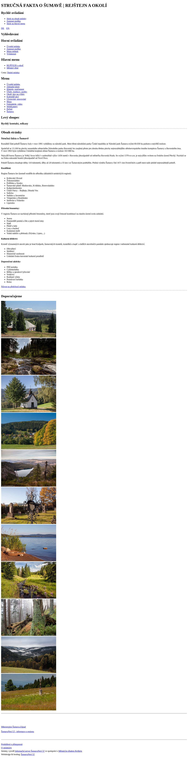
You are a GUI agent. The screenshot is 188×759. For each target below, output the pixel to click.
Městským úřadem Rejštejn (70, 751)
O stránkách (6, 748)
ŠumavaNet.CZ (28, 754)
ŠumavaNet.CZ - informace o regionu (17, 731)
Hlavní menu (10, 59)
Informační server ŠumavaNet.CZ (29, 751)
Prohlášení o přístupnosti (11, 744)
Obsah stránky (11, 132)
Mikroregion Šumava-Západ (13, 727)
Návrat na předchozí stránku (13, 286)
